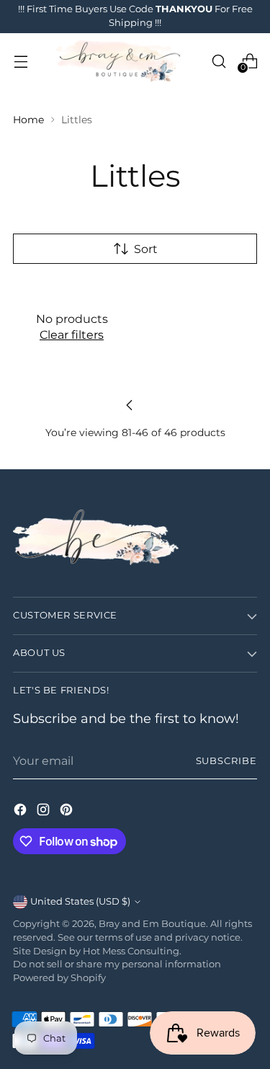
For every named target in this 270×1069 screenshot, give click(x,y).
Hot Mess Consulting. (132, 951)
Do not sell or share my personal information (117, 964)
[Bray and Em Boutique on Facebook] (21, 811)
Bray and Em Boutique (152, 923)
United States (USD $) (80, 901)
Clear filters (72, 334)
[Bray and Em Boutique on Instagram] (44, 811)
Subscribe (226, 760)
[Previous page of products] (129, 405)
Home (28, 119)
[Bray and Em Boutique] (119, 61)
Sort (146, 248)
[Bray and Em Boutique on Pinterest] (67, 811)
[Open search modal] (218, 61)
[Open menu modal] (20, 61)
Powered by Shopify (59, 977)
